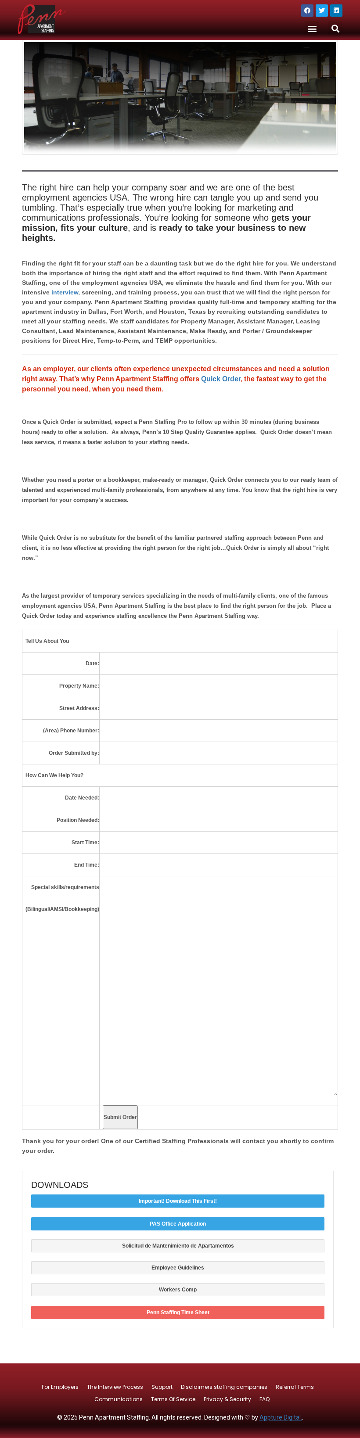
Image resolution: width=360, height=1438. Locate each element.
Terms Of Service (173, 1399)
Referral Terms (295, 1387)
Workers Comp (178, 1290)
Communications (118, 1399)
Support (162, 1387)
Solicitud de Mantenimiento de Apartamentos (178, 1246)
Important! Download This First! (178, 1201)
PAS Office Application (178, 1224)
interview (64, 292)
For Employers (60, 1387)
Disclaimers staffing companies (224, 1387)
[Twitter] (322, 10)
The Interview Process (115, 1387)
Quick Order (221, 379)
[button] (312, 28)
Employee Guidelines (177, 1268)
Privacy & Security (227, 1399)
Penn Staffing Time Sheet (178, 1312)
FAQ (264, 1399)
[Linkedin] (336, 10)
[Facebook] (307, 10)
